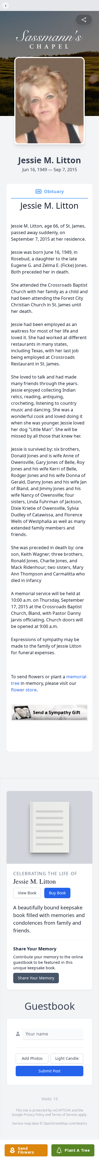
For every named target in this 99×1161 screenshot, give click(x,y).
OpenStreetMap (55, 1123)
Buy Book (57, 892)
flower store (24, 690)
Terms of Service (64, 1114)
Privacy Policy (34, 1114)
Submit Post (49, 1070)
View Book (27, 892)
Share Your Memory (36, 977)
